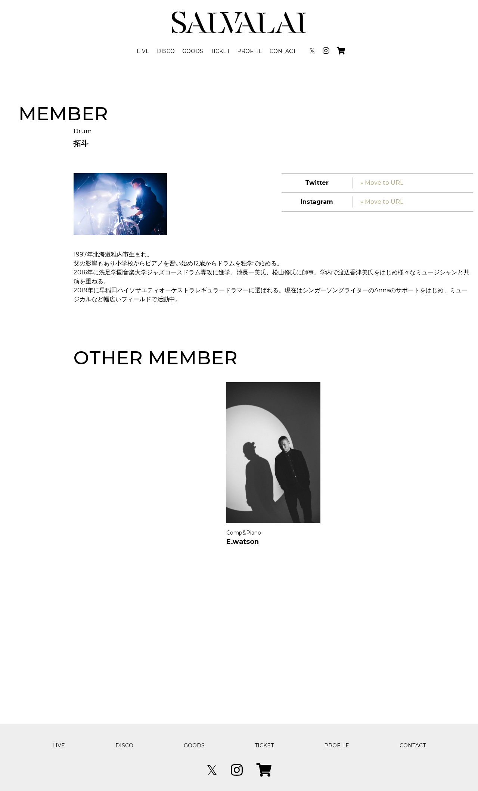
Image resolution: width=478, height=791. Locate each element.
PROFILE (249, 51)
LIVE (143, 51)
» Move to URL (381, 182)
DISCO (166, 51)
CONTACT (283, 51)
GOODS (192, 51)
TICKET (220, 51)
